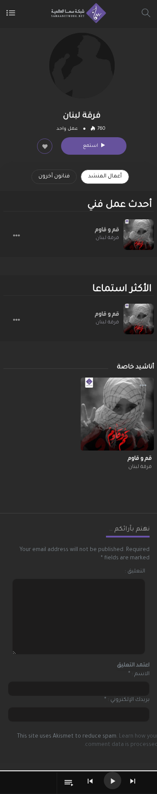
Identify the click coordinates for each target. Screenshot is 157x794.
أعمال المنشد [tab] (105, 176)
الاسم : (141, 674)
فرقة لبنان (107, 238)
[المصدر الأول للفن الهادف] (76, 13)
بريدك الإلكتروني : (129, 700)
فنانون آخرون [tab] (54, 176)
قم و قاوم (107, 230)
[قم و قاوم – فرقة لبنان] (138, 234)
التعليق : (135, 572)
